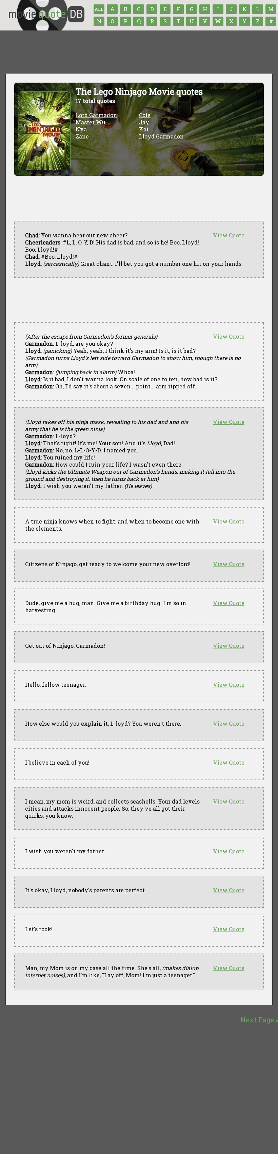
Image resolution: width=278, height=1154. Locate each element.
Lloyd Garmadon (161, 136)
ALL (99, 9)
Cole (145, 115)
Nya (81, 129)
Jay (144, 122)
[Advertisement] (137, 300)
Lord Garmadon (96, 115)
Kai (143, 129)
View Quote (228, 235)
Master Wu (90, 122)
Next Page (259, 1019)
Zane (82, 136)
